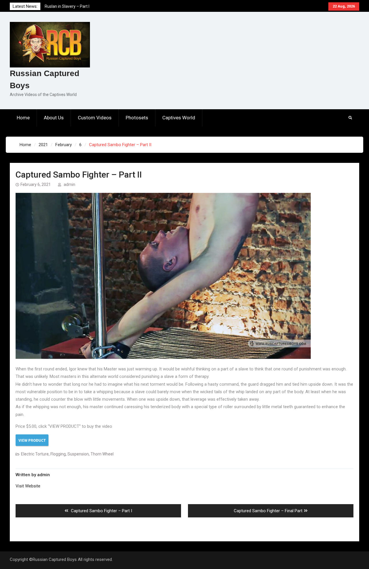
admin (69, 184)
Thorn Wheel (102, 454)
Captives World (178, 117)
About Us (54, 117)
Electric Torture (35, 454)
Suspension (78, 454)
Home (23, 117)
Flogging (58, 454)
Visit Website (28, 486)
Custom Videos (95, 117)
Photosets (137, 117)
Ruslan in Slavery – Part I (67, 6)
